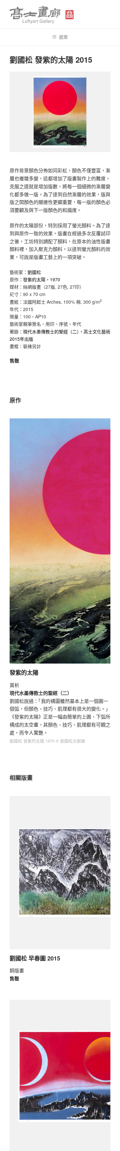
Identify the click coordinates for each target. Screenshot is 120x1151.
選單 (63, 37)
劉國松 (34, 272)
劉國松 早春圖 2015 (35, 958)
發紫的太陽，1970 (41, 279)
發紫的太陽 (24, 672)
